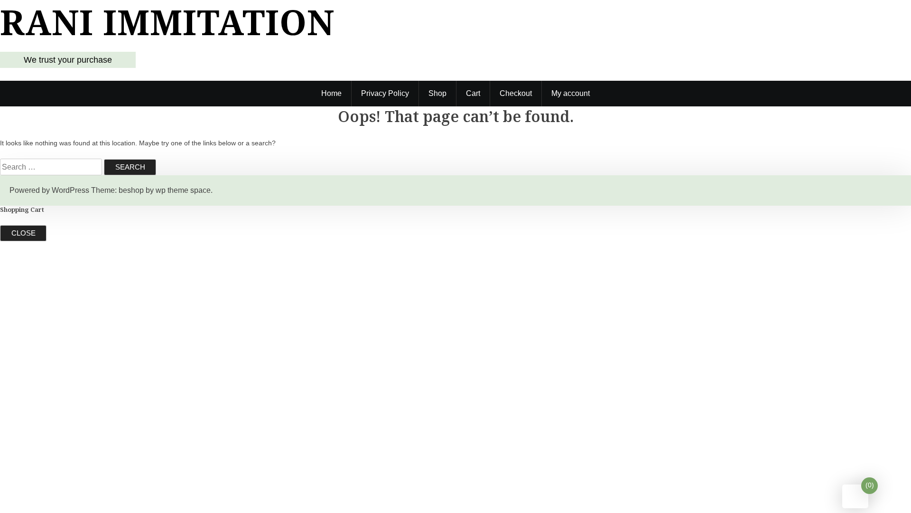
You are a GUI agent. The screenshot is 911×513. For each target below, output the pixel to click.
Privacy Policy (385, 93)
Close (23, 233)
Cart (473, 93)
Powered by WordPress (49, 190)
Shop (437, 93)
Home (331, 93)
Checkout (516, 93)
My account (570, 93)
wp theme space (183, 190)
